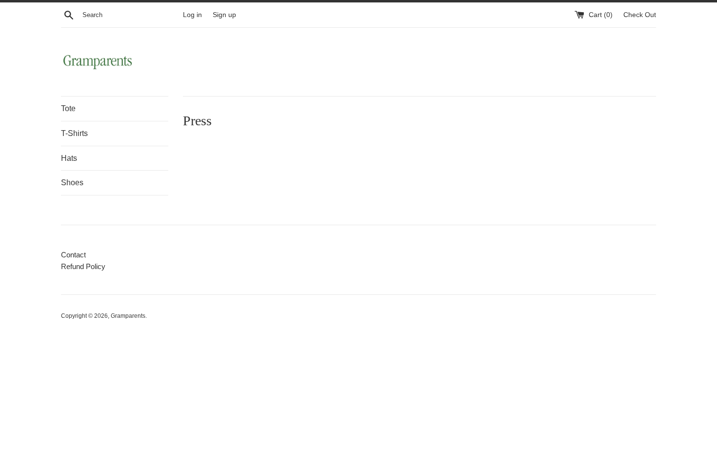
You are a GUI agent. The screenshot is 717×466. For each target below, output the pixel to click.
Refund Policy (83, 266)
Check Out (639, 15)
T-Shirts (74, 133)
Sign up (224, 15)
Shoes (72, 182)
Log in (192, 15)
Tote (68, 108)
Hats (69, 158)
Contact (73, 255)
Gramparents (128, 315)
